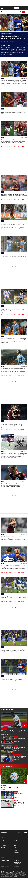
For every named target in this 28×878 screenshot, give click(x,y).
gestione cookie (5, 860)
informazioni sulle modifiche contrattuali (12, 871)
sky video (3, 845)
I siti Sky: (3, 837)
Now (15, 845)
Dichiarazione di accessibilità (17, 863)
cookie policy (17, 860)
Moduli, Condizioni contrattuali (17, 870)
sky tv (15, 840)
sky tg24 (3, 842)
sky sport (3, 840)
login (25, 8)
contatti (10, 872)
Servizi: (15, 837)
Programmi (16, 852)
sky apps (16, 842)
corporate (16, 866)
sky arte (3, 847)
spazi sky (16, 850)
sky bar (15, 847)
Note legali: (3, 857)
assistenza (6, 872)
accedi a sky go (21, 832)
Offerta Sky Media (5, 866)
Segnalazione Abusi (13, 876)
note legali (3, 862)
